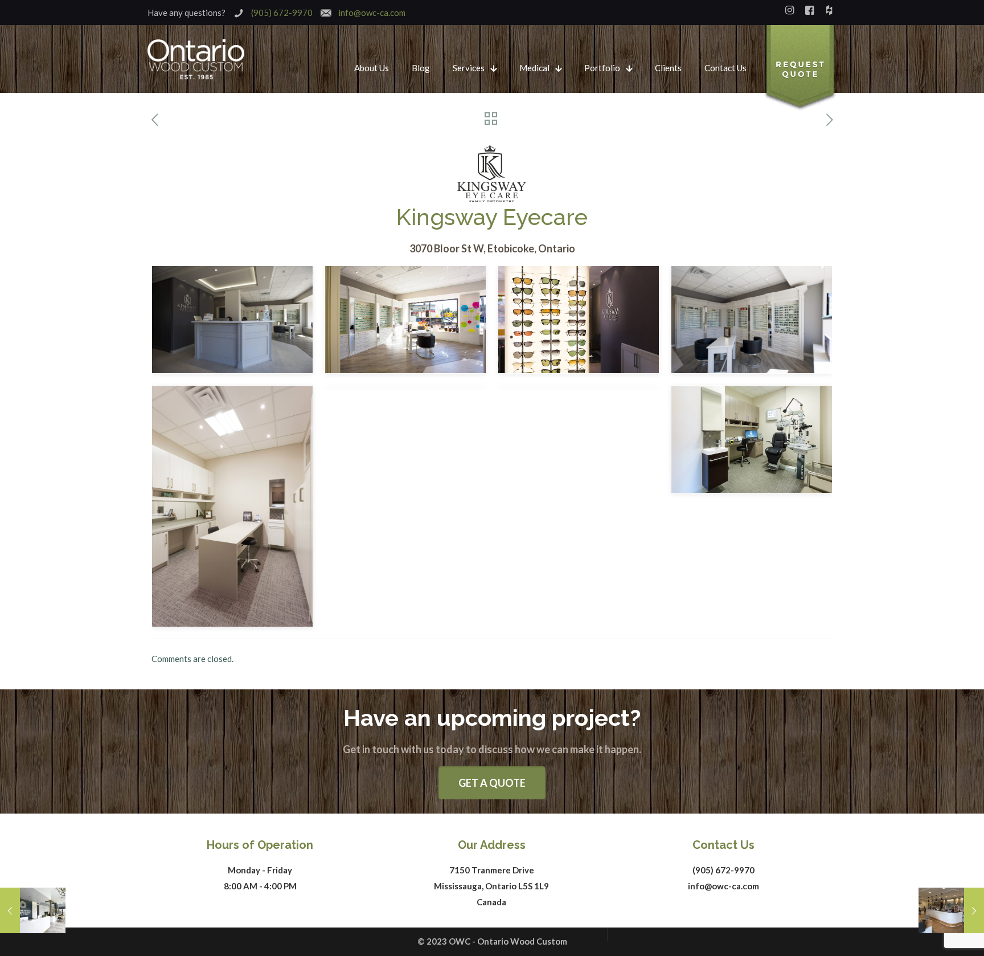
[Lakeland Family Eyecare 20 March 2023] (951, 910)
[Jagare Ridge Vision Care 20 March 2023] (32, 910)
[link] (800, 68)
